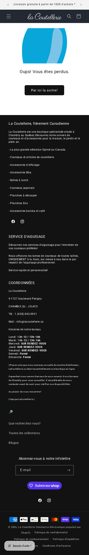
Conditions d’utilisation (57, 545)
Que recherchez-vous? (25, 423)
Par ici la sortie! (44, 90)
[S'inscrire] (68, 470)
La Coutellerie (26, 527)
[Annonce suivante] (81, 4)
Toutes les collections (24, 433)
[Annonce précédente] (8, 4)
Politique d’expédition (66, 539)
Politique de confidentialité (51, 532)
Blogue (14, 442)
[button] (8, 16)
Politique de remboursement (31, 539)
